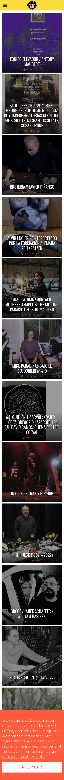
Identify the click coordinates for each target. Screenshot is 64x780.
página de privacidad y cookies (23, 756)
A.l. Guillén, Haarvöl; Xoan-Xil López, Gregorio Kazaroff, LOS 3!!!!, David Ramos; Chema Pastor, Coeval (32, 424)
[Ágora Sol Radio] (32, 5)
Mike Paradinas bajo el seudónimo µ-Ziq (32, 368)
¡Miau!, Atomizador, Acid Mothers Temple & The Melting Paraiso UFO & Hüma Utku (32, 304)
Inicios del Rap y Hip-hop (32, 493)
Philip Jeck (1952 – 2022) (32, 555)
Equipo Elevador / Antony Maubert (32, 61)
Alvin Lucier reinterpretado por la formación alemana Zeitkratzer (32, 243)
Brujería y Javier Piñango (32, 187)
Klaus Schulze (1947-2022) (32, 678)
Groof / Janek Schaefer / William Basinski (32, 613)
